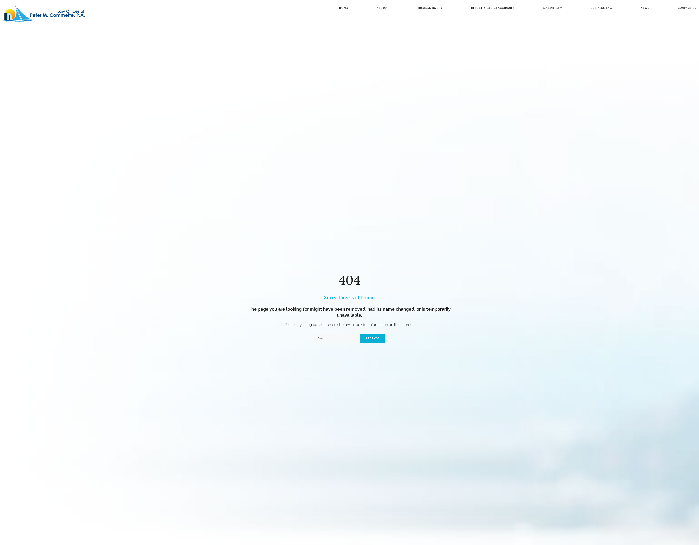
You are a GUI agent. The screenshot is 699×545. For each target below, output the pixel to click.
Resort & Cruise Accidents (493, 7)
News (645, 7)
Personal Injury (429, 7)
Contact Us (687, 7)
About (382, 7)
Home (343, 7)
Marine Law (552, 7)
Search (372, 338)
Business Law (601, 7)
